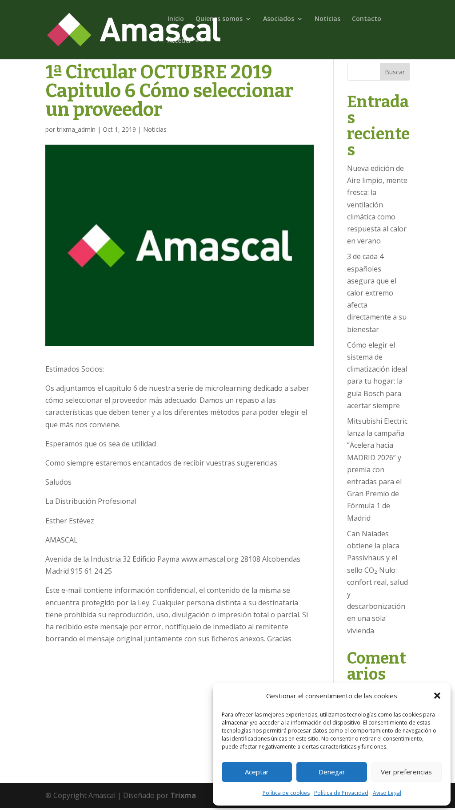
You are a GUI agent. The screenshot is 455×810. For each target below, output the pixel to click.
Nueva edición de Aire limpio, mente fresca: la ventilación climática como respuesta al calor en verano (377, 204)
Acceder (180, 41)
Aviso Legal (387, 793)
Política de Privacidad (341, 793)
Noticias (327, 19)
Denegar (332, 771)
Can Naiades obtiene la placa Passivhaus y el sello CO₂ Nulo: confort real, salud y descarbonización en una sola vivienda (377, 582)
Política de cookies (286, 793)
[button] (437, 695)
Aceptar (257, 771)
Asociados (278, 19)
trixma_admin (76, 129)
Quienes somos (219, 19)
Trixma (183, 795)
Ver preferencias (406, 771)
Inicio (176, 19)
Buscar (395, 72)
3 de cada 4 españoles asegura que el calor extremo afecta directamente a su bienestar (377, 292)
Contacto (366, 19)
